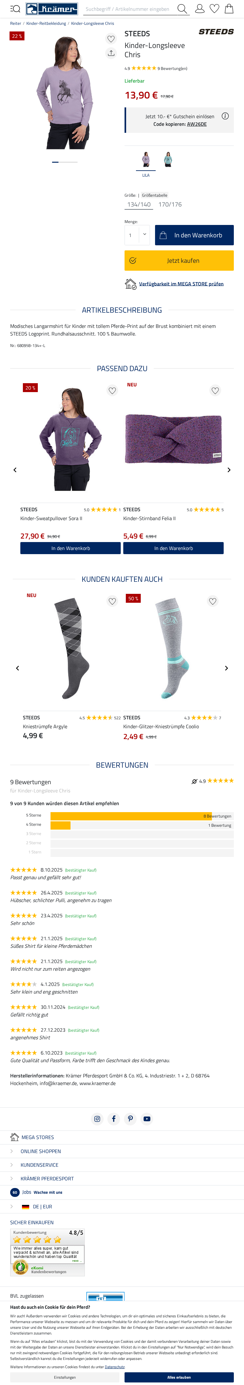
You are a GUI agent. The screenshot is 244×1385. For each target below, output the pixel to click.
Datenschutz (115, 1367)
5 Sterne (33, 815)
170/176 (170, 204)
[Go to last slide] (15, 470)
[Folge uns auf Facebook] (113, 1119)
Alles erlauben (179, 1377)
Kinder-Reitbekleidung (46, 23)
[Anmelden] (200, 7)
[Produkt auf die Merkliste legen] (111, 38)
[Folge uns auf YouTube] (146, 1119)
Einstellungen (65, 1377)
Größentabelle (154, 195)
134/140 (139, 204)
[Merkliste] (214, 7)
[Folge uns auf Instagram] (97, 1119)
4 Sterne (33, 824)
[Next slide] (229, 168)
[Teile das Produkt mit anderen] (111, 53)
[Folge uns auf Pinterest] (130, 1119)
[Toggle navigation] (15, 8)
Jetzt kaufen (183, 260)
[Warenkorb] (229, 7)
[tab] (55, 162)
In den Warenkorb (70, 548)
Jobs (37, 1192)
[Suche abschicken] (183, 9)
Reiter (15, 23)
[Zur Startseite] (51, 8)
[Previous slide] (130, 168)
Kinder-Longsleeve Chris (92, 23)
